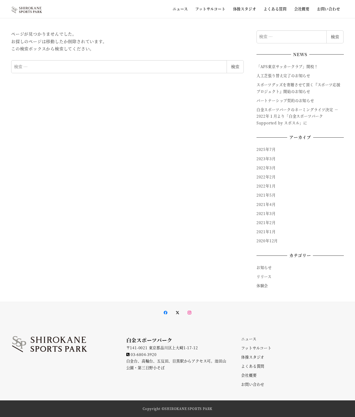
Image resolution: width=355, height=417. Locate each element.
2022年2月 (266, 176)
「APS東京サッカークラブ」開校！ (288, 66)
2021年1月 (266, 231)
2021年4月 (266, 204)
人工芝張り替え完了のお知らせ (283, 75)
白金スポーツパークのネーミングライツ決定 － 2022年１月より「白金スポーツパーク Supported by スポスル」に (297, 116)
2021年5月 (266, 195)
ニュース (248, 338)
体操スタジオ (252, 357)
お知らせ (264, 267)
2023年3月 (266, 158)
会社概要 (249, 375)
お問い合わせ (252, 384)
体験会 (262, 285)
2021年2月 (266, 222)
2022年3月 (266, 167)
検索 (235, 67)
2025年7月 (266, 149)
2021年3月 (266, 213)
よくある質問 (252, 366)
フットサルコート (256, 348)
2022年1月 (266, 186)
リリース (264, 276)
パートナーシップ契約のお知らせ (285, 100)
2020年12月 (267, 240)
